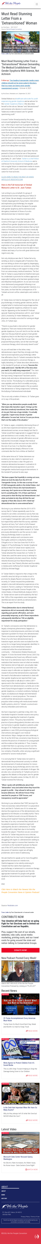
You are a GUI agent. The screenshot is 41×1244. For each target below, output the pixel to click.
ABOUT (3, 1191)
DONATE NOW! (20, 950)
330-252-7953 (6, 1214)
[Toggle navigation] (36, 4)
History (4, 1198)
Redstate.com (12, 905)
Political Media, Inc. (37, 1237)
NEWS (3, 1195)
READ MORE (33, 1031)
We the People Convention (11, 4)
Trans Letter (5, 54)
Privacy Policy (25, 1217)
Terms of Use (35, 1217)
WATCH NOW (32, 1169)
